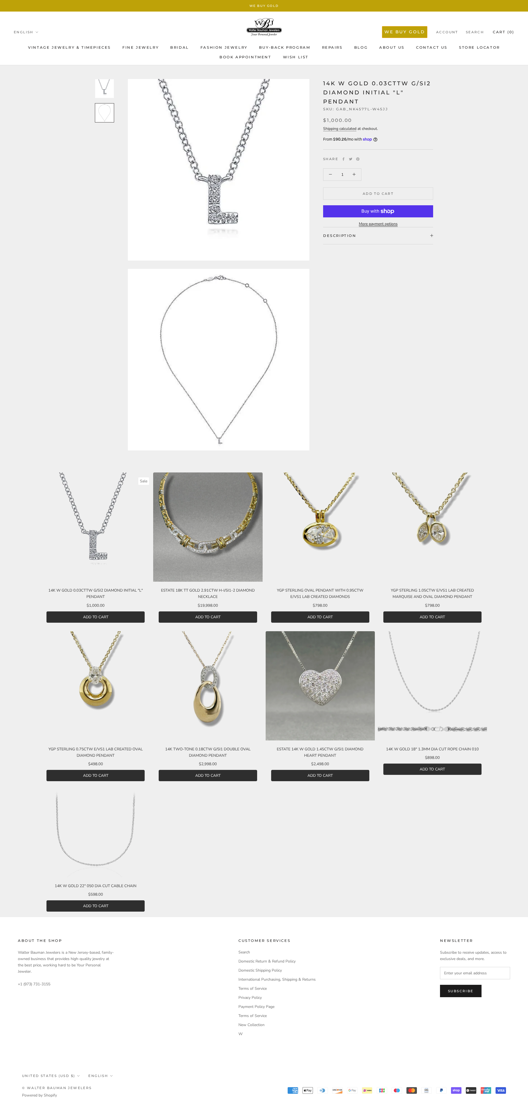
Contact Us (431, 47)
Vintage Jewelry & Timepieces (69, 47)
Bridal (179, 47)
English (24, 32)
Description (339, 235)
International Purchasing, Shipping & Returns (277, 979)
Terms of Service (252, 988)
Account (447, 32)
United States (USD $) (48, 1076)
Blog (361, 47)
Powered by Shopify (39, 1095)
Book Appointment (245, 57)
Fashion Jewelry (224, 47)
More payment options (378, 223)
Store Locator (479, 47)
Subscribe (461, 991)
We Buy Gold (264, 6)
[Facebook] (343, 159)
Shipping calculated (339, 128)
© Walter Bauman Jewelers (57, 1088)
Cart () (503, 32)
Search (475, 32)
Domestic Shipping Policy (260, 970)
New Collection (251, 1024)
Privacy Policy (250, 997)
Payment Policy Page (256, 1006)
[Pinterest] (357, 159)
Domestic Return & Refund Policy (267, 961)
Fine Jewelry (140, 47)
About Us (392, 47)
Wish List (296, 57)
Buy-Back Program (284, 47)
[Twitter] (350, 159)
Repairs (332, 47)
